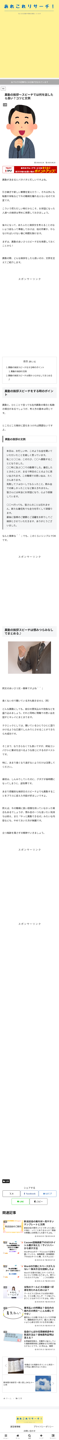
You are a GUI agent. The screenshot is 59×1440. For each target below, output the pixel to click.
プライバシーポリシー (44, 1426)
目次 (25, 361)
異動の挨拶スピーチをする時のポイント (26, 367)
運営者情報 (15, 1426)
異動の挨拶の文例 (19, 371)
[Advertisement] (29, 48)
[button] (38, 1201)
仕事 (7, 1181)
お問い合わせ (29, 1430)
